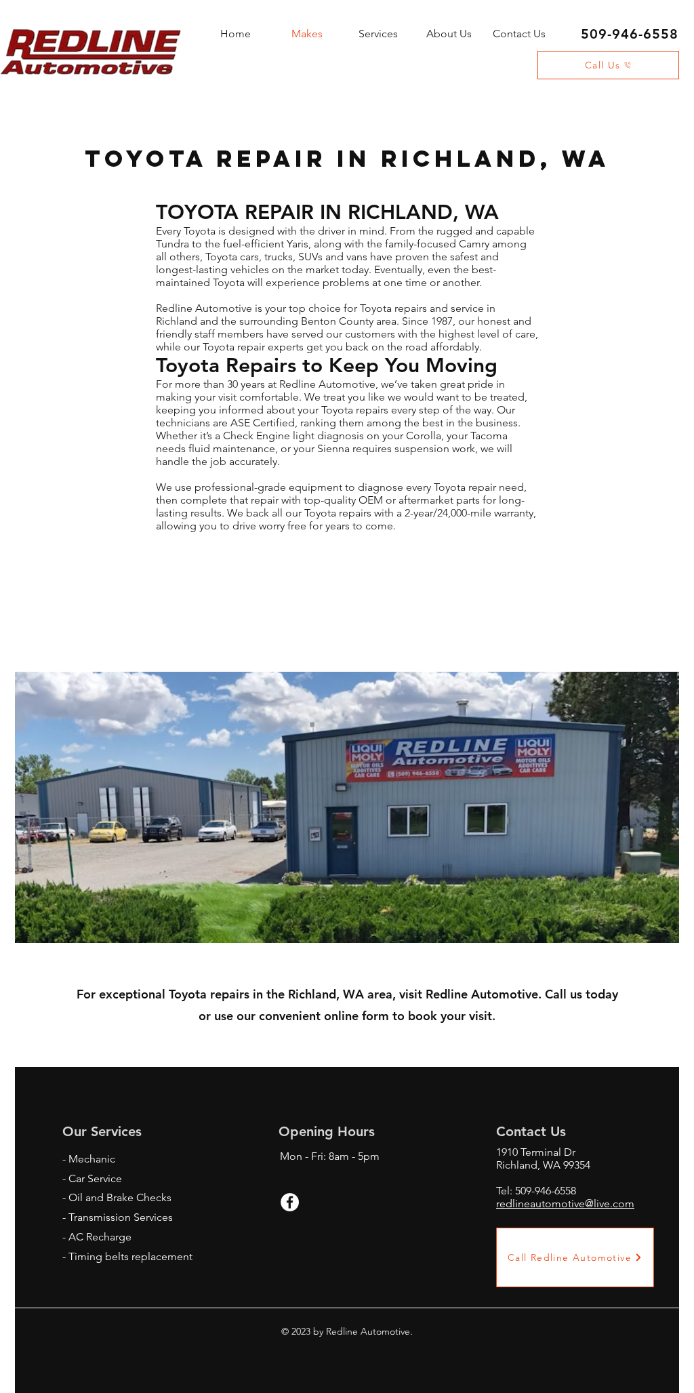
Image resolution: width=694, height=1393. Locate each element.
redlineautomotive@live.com (565, 1203)
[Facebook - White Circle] (290, 1202)
